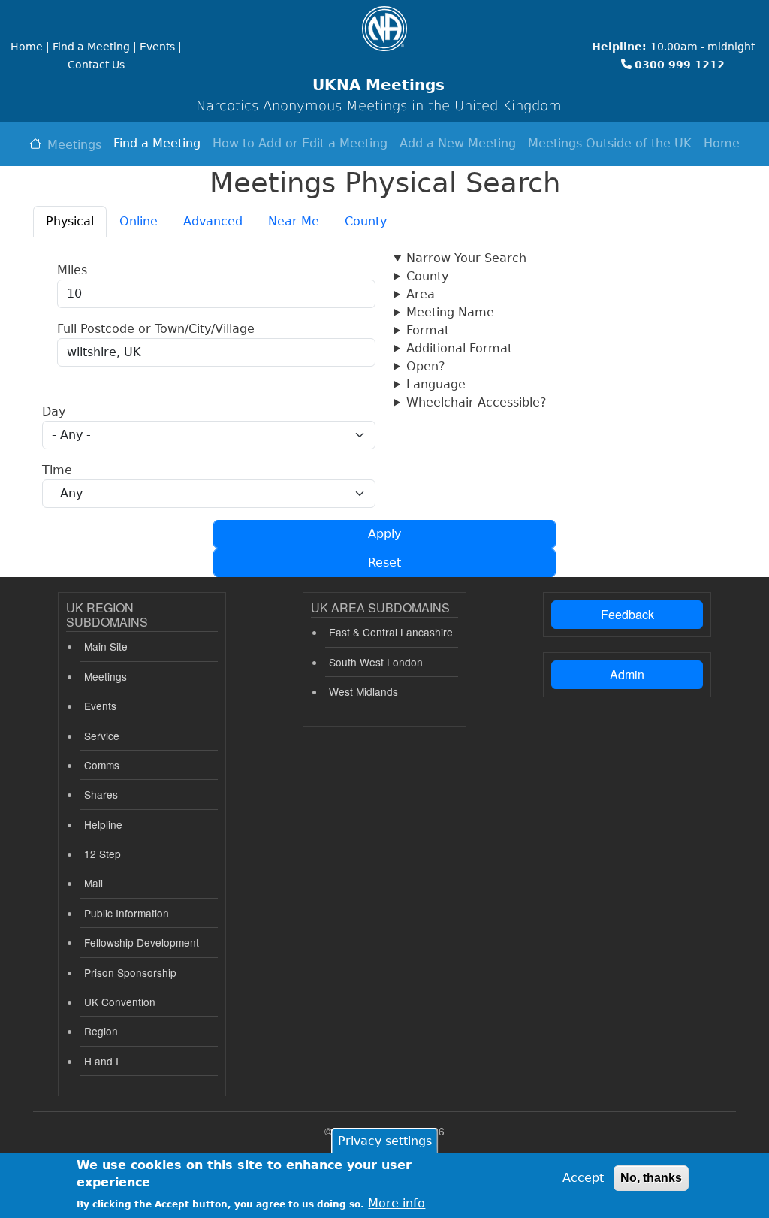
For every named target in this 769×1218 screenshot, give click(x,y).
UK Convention (119, 1001)
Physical (70, 221)
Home (722, 143)
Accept (583, 1178)
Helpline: (619, 47)
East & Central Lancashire (391, 631)
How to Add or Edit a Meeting (300, 143)
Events (100, 705)
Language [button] (436, 384)
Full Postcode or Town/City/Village (156, 329)
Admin (627, 674)
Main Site (106, 646)
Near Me (293, 221)
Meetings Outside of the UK (610, 143)
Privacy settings (385, 1141)
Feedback (627, 614)
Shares (101, 794)
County (366, 221)
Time (57, 470)
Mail (93, 882)
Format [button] (427, 330)
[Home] (384, 28)
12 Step (102, 853)
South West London (376, 661)
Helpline (103, 824)
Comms (101, 764)
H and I (101, 1060)
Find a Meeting (157, 143)
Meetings (74, 145)
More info (396, 1203)
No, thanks (651, 1177)
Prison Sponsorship (130, 972)
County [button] (427, 276)
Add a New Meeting (458, 143)
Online (138, 221)
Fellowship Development (141, 942)
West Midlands (363, 691)
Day (53, 411)
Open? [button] (425, 366)
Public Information (126, 912)
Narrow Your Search (466, 258)
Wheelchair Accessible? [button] (476, 402)
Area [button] (420, 294)
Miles (72, 270)
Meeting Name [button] (450, 312)
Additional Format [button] (459, 348)
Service (101, 735)
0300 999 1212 (680, 65)
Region (101, 1030)
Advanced (213, 221)
